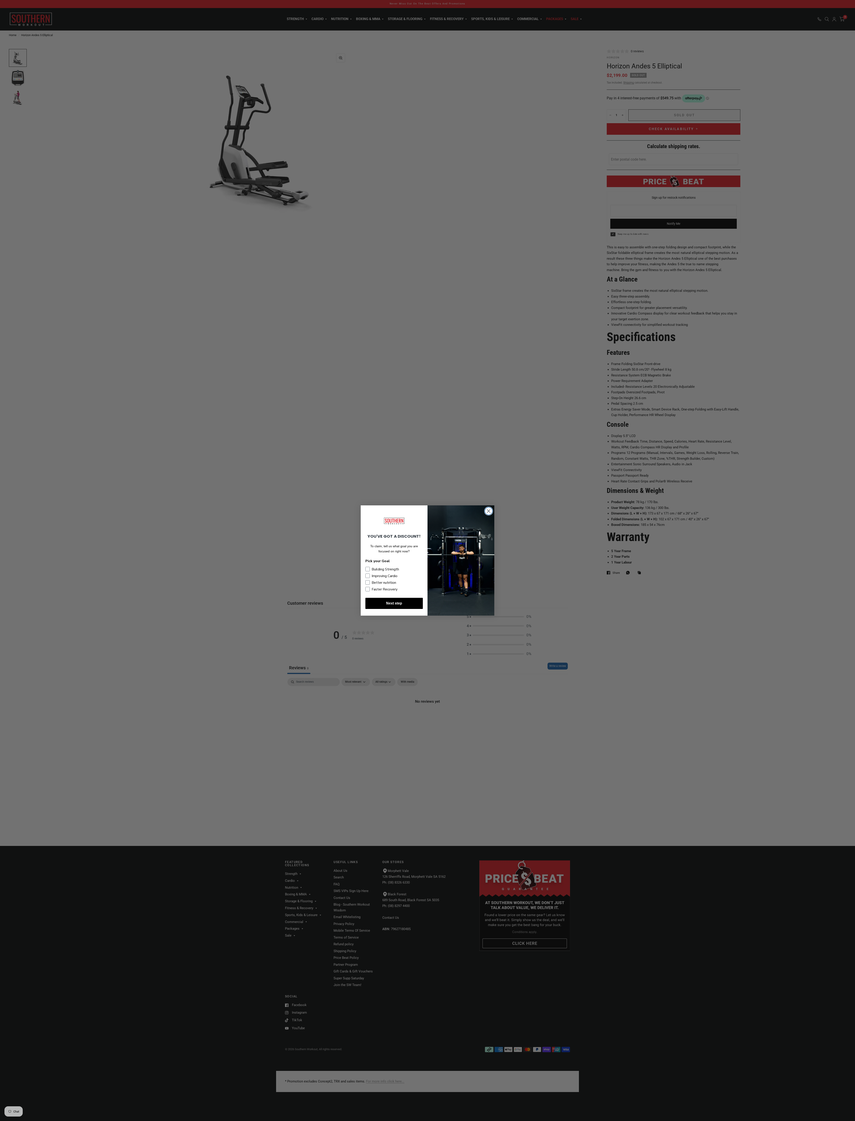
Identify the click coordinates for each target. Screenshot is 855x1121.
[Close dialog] (489, 511)
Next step (394, 603)
